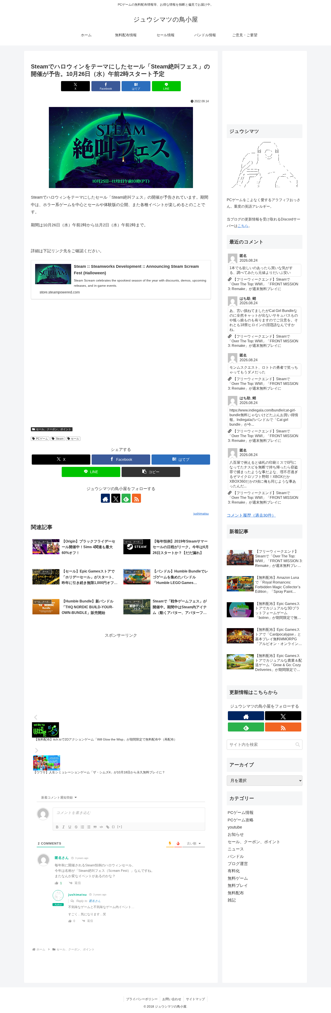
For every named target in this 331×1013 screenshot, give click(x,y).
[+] (119, 826)
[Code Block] (101, 827)
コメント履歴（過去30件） (251, 515)
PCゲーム (42, 438)
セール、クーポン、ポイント (53, 429)
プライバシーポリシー (142, 999)
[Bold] (57, 827)
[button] (151, 472)
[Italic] (63, 827)
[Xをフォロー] (115, 498)
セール (75, 438)
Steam (59, 438)
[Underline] (70, 827)
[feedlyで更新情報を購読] (126, 498)
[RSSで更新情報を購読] (136, 498)
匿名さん (95, 901)
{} (113, 826)
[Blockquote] (95, 827)
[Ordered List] (82, 827)
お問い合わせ (171, 999)
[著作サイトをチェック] (105, 498)
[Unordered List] (89, 827)
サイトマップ (195, 999)
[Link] (107, 827)
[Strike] (76, 827)
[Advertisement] (121, 365)
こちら (243, 226)
